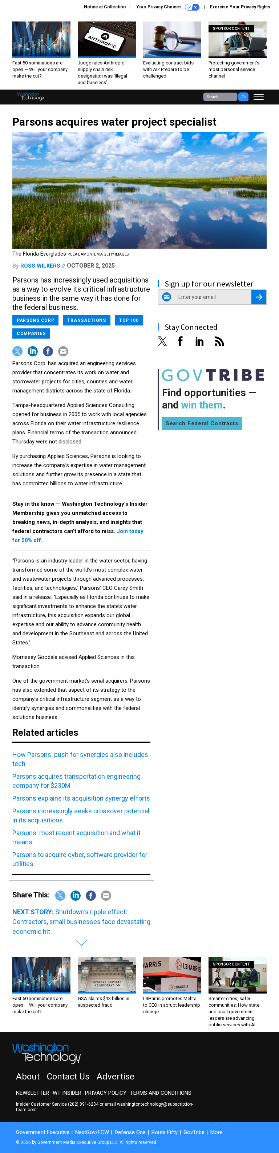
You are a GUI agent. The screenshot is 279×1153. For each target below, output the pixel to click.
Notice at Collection (105, 6)
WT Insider (67, 1093)
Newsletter (32, 1093)
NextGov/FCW (92, 1132)
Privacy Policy (105, 1093)
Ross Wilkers (40, 265)
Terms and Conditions (160, 1093)
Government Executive (42, 1132)
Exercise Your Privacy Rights (240, 6)
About (28, 1076)
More (216, 1132)
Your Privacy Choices (159, 6)
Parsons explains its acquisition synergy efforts (81, 798)
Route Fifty (164, 1132)
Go (244, 97)
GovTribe (194, 1132)
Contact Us (68, 1076)
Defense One (130, 1132)
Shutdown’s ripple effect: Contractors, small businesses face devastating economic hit (81, 921)
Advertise (115, 1076)
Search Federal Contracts (202, 423)
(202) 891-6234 (83, 1104)
